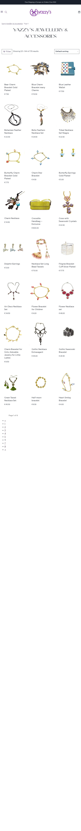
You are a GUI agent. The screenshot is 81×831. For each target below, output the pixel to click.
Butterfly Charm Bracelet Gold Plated (12, 176)
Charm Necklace (11, 218)
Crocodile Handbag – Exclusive (37, 221)
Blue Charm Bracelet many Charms (38, 87)
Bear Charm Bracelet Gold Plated (10, 87)
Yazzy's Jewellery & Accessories (12, 24)
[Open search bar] (6, 12)
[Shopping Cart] (79, 12)
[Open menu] (2, 12)
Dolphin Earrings (12, 264)
